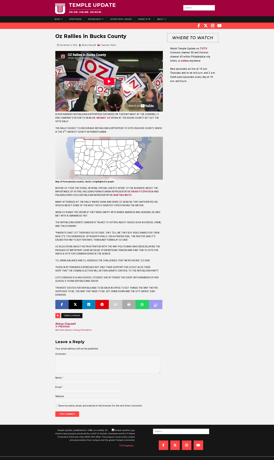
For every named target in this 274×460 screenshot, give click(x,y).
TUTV (203, 48)
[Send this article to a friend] (115, 304)
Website (59, 396)
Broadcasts (94, 19)
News (57, 19)
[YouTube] (219, 26)
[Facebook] (199, 26)
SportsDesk (75, 19)
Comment (60, 354)
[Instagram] (212, 26)
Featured (105, 45)
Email (58, 387)
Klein (131, 445)
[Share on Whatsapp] (142, 304)
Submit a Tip (144, 19)
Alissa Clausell (89, 45)
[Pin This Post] (102, 304)
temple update (72, 316)
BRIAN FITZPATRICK (142, 191)
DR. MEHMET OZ (101, 118)
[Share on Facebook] (62, 304)
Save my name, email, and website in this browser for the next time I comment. (100, 405)
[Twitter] (205, 26)
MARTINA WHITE (122, 195)
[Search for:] (199, 7)
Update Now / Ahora (121, 19)
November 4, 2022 (68, 45)
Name (58, 377)
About (160, 19)
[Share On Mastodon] (155, 304)
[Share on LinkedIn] (88, 304)
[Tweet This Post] (75, 304)
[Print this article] (129, 304)
